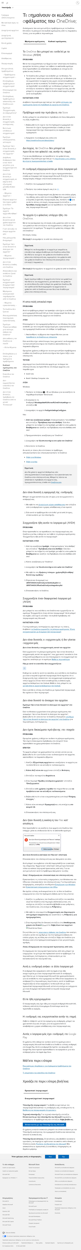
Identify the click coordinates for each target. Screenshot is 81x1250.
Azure (4, 1208)
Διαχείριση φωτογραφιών (7, 36)
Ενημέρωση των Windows (65, 884)
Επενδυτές (57, 1213)
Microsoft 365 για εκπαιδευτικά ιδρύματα (65, 1178)
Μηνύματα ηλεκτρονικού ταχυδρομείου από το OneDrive (9, 295)
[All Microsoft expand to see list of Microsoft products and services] (2, 2)
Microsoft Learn (33, 1206)
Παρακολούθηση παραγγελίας (36, 1178)
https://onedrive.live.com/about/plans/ (40, 140)
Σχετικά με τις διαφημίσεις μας (65, 1243)
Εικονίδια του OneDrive (8, 375)
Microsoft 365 (6, 1174)
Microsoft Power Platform (35, 1220)
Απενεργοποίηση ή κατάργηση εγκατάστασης (10, 318)
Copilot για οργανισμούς (9, 1167)
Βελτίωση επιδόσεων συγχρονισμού (8, 130)
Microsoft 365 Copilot (8, 1221)
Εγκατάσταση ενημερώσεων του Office (41, 887)
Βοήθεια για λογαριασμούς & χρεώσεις (39, 1110)
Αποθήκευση (6, 58)
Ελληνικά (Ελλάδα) (10, 1232)
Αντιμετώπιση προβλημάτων (7, 69)
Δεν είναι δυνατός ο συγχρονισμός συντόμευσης (8, 120)
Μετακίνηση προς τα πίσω (9, 24)
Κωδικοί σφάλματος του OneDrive (10, 367)
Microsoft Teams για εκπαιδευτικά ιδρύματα (66, 1174)
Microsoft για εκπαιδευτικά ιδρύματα (64, 1167)
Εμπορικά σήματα (50, 1243)
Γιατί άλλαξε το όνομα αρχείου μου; (10, 231)
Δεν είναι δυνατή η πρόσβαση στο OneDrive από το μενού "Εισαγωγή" (9, 398)
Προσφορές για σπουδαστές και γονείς (65, 1188)
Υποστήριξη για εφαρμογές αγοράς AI (38, 1209)
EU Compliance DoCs (8, 1246)
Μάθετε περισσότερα (61, 659)
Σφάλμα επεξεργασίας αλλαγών (9, 139)
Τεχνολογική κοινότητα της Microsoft (38, 1213)
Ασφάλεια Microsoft (8, 1204)
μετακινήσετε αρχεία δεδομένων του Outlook (41, 686)
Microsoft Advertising (8, 1218)
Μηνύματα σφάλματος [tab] (35, 41)
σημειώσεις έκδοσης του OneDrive (52, 932)
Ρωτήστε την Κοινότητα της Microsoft (51, 1144)
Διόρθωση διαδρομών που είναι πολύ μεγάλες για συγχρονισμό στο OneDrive (10, 163)
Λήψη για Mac (31, 462)
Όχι (63, 1156)
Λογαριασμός (7, 63)
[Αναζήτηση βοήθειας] (7, 2)
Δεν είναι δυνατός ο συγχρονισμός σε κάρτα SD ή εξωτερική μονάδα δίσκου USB (10, 181)
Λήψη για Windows (33, 457)
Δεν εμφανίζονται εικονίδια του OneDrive (9, 384)
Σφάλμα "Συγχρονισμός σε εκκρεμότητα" (10, 110)
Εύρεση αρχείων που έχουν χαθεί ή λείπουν (10, 202)
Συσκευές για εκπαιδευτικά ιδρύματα (64, 1171)
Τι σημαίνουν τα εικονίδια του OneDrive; (39, 1073)
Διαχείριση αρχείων (10, 30)
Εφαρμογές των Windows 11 (10, 1178)
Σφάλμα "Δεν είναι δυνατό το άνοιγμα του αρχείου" (9, 248)
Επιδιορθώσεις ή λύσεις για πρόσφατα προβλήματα (10, 357)
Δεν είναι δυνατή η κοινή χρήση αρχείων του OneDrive (9, 221)
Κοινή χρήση (6, 43)
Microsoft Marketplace (34, 1216)
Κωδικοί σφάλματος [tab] (57, 41)
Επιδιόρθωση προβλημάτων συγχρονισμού (9, 83)
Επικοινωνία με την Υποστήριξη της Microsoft (44, 1124)
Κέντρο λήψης (32, 1171)
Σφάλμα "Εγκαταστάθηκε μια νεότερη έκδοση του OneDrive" (10, 329)
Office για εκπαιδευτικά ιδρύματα (63, 1181)
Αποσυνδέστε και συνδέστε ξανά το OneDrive (10, 273)
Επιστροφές (32, 1174)
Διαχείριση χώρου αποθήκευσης (52, 504)
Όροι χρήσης (39, 1243)
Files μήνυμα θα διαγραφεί (9, 239)
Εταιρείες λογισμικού (34, 1223)
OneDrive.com (56, 482)
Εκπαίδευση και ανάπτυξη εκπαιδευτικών (66, 1184)
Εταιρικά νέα (58, 1204)
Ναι (50, 1156)
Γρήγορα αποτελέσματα (7, 16)
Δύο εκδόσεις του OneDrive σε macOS (10, 341)
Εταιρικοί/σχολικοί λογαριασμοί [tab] (39, 1098)
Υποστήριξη (6, 7)
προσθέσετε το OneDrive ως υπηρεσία (41, 337)
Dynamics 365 (6, 1211)
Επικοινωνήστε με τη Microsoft (10, 1243)
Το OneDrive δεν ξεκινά (9, 310)
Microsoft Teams (7, 1225)
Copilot (4, 48)
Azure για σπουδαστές (60, 1191)
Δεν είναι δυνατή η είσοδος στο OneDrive (10, 264)
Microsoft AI (6, 1201)
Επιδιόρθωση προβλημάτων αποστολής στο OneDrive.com (9, 100)
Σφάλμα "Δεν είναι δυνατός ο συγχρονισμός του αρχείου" (9, 150)
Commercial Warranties (35, 1184)
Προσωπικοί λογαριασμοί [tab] (36, 1090)
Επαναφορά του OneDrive (10, 91)
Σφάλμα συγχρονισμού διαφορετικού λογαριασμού (8, 284)
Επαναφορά (6, 53)
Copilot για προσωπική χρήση (10, 1171)
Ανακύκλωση (32, 1181)
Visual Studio (32, 1226)
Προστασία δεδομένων (27, 1243)
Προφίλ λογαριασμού (34, 1167)
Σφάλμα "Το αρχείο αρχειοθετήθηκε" (10, 211)
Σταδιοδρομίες (58, 1201)
